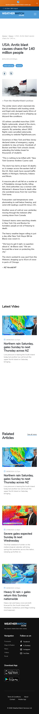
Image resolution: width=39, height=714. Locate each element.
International (8, 66)
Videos (6, 652)
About (26, 697)
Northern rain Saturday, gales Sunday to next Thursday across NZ (18, 347)
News (11, 36)
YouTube (26, 653)
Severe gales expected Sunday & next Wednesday (18, 537)
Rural (6, 656)
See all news (32, 435)
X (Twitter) (26, 646)
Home (4, 36)
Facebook (26, 642)
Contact (12, 699)
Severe (19, 66)
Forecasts (7, 641)
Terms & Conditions (14, 697)
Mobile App (22, 699)
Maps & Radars (9, 645)
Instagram (26, 649)
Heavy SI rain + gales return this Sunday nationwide (17, 595)
